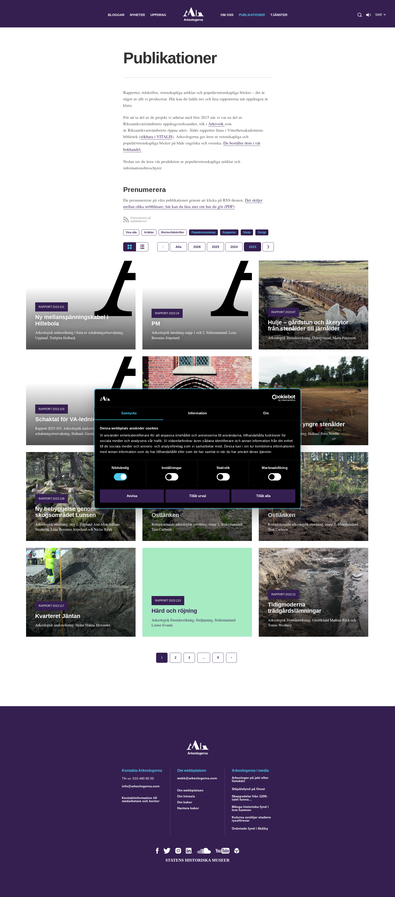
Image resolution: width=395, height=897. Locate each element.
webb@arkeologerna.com (197, 778)
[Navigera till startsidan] (197, 754)
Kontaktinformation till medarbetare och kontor (140, 799)
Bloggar (116, 15)
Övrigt (262, 232)
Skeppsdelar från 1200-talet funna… (250, 798)
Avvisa (132, 496)
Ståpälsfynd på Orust (248, 789)
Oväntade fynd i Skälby (250, 828)
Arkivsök (216, 123)
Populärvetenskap (203, 232)
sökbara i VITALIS (156, 136)
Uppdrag (158, 15)
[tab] (197, 246)
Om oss (227, 15)
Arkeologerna (193, 15)
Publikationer (252, 15)
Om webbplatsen (190, 790)
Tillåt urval (197, 496)
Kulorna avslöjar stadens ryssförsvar (251, 819)
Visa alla (131, 232)
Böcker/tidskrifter (172, 232)
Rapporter (229, 232)
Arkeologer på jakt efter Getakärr (250, 779)
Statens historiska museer (197, 860)
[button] (359, 15)
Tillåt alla (263, 496)
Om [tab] (266, 413)
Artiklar (149, 232)
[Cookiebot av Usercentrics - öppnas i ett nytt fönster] (275, 397)
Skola (247, 232)
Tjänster (278, 15)
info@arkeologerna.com (140, 786)
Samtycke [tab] (129, 413)
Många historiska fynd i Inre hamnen (250, 808)
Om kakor (184, 802)
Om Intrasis (186, 796)
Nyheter (137, 15)
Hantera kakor (188, 808)
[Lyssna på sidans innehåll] (368, 15)
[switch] (171, 476)
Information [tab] (197, 413)
